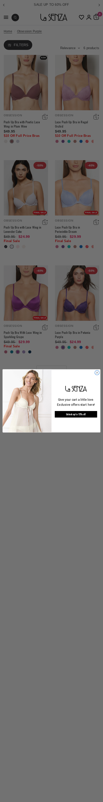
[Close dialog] (97, 372)
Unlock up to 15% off (76, 414)
